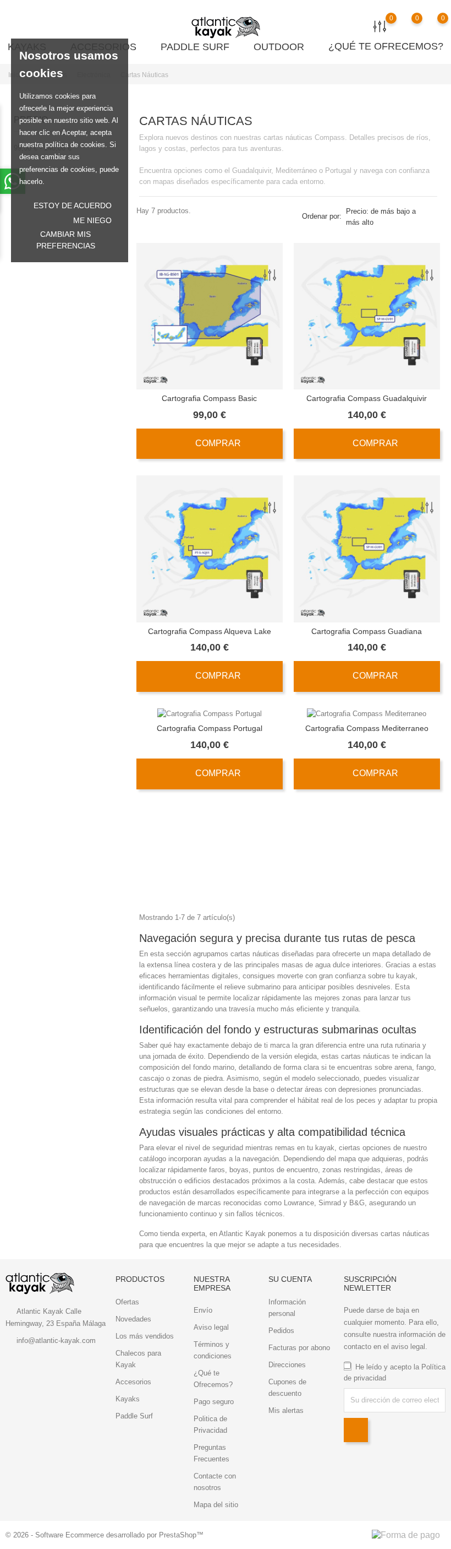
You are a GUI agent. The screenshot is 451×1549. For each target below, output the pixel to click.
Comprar (217, 443)
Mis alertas (286, 1410)
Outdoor (283, 46)
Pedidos (281, 1330)
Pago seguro (214, 1402)
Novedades (133, 1319)
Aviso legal (211, 1327)
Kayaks (128, 1399)
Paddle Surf (199, 46)
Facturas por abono (299, 1348)
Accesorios (133, 1382)
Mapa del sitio (216, 1505)
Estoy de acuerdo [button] (73, 205)
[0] (432, 26)
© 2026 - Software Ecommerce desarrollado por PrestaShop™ (105, 1535)
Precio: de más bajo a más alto (381, 216)
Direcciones (287, 1365)
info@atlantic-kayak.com (56, 1340)
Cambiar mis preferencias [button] (65, 240)
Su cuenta (290, 1279)
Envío (203, 1310)
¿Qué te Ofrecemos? (385, 46)
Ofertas (127, 1302)
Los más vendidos (145, 1336)
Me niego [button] (92, 220)
